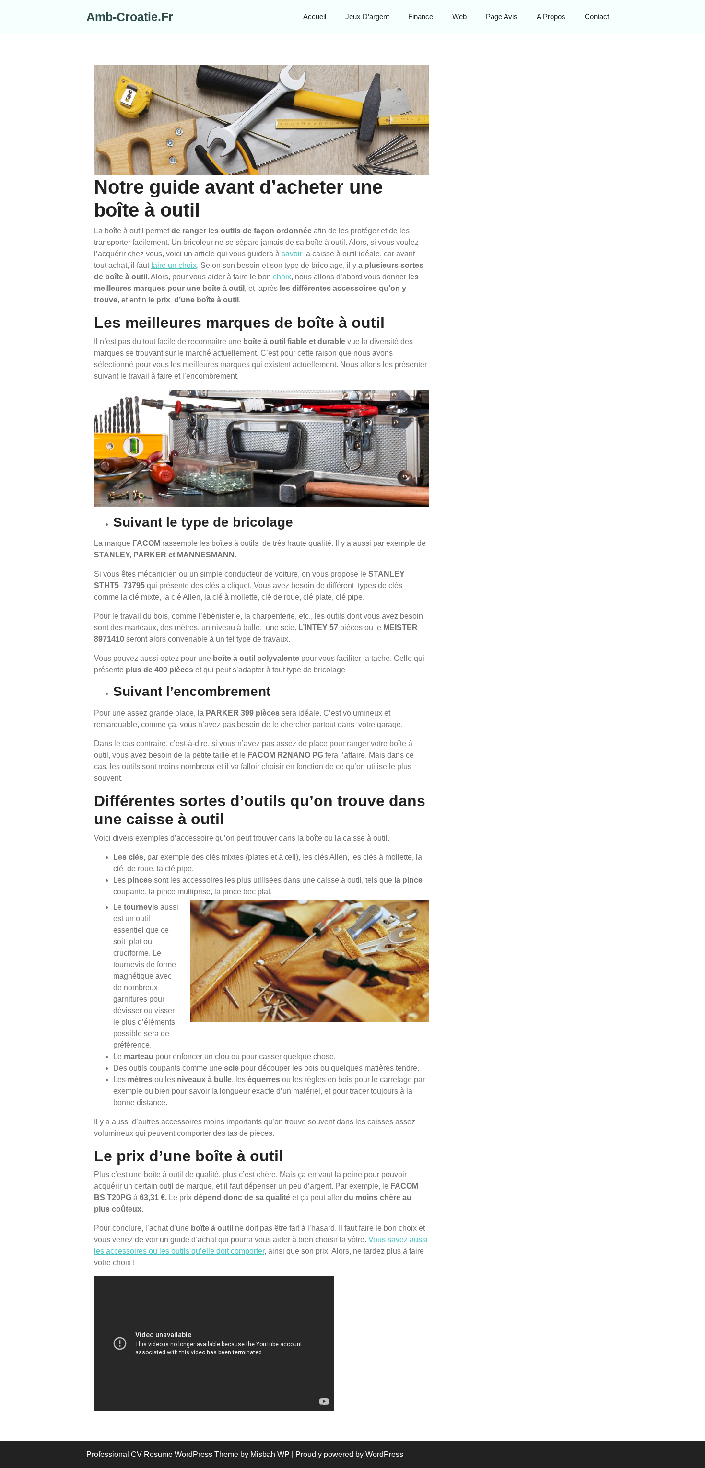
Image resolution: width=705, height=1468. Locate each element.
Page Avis (501, 16)
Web (459, 16)
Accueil (314, 16)
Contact (597, 16)
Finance (420, 16)
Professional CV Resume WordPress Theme (162, 1454)
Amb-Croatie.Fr (129, 16)
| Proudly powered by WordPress (347, 1454)
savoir (292, 254)
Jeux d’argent (367, 16)
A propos (551, 16)
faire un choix (174, 265)
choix (282, 277)
